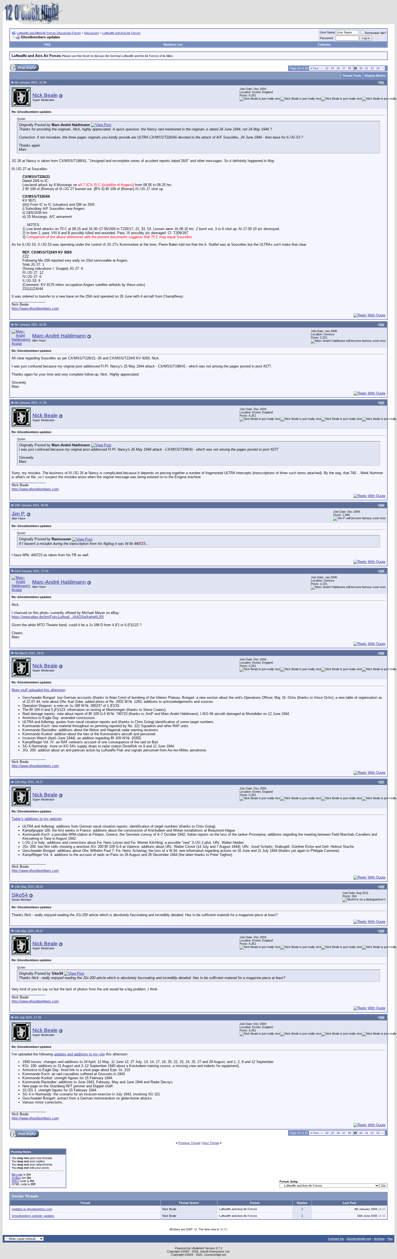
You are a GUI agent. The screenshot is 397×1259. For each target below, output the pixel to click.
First (314, 68)
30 (360, 68)
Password (326, 38)
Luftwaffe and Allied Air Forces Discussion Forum (49, 33)
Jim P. (18, 514)
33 (377, 68)
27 (343, 68)
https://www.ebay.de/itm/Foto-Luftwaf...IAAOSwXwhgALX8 (57, 617)
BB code (17, 1174)
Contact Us (336, 1238)
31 (366, 68)
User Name (327, 32)
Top (390, 1238)
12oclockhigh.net (358, 1238)
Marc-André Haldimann (59, 336)
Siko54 (20, 895)
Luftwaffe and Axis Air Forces (121, 33)
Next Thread (211, 1143)
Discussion (91, 33)
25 (332, 68)
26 (338, 68)
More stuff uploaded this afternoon (38, 690)
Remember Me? (375, 33)
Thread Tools (351, 75)
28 (349, 68)
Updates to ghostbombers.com (32, 1209)
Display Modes (375, 75)
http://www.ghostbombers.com (35, 308)
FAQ (47, 44)
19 (326, 68)
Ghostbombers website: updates (33, 1215)
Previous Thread (189, 1143)
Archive (379, 1238)
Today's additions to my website (37, 819)
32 (372, 68)
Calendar (324, 44)
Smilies (16, 1177)
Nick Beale (45, 95)
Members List (173, 44)
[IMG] (15, 1181)
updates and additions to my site (79, 1054)
